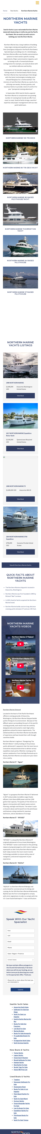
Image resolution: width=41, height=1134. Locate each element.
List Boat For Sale (20, 1029)
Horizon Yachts (19, 1101)
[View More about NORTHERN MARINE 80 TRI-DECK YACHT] (20, 153)
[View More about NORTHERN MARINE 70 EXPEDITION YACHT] (20, 214)
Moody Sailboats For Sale (22, 1060)
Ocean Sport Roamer (21, 1058)
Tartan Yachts (18, 1053)
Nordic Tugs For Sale (21, 1067)
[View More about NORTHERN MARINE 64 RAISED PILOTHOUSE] (20, 246)
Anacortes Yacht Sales (21, 1007)
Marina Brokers (19, 1031)
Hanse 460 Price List (20, 1070)
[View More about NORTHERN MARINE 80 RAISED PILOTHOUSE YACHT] (20, 183)
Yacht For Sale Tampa (21, 1120)
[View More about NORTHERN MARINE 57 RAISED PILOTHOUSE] (20, 277)
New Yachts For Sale (20, 1065)
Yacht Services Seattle (21, 1043)
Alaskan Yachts (19, 1062)
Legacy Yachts (18, 1055)
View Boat (20, 396)
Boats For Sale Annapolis (22, 1033)
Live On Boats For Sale (21, 1108)
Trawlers (17, 1080)
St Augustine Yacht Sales (22, 1041)
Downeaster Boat (20, 1087)
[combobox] (20, 960)
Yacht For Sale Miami (21, 1099)
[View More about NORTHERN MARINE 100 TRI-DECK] (20, 123)
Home (5, 11)
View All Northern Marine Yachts (20, 565)
